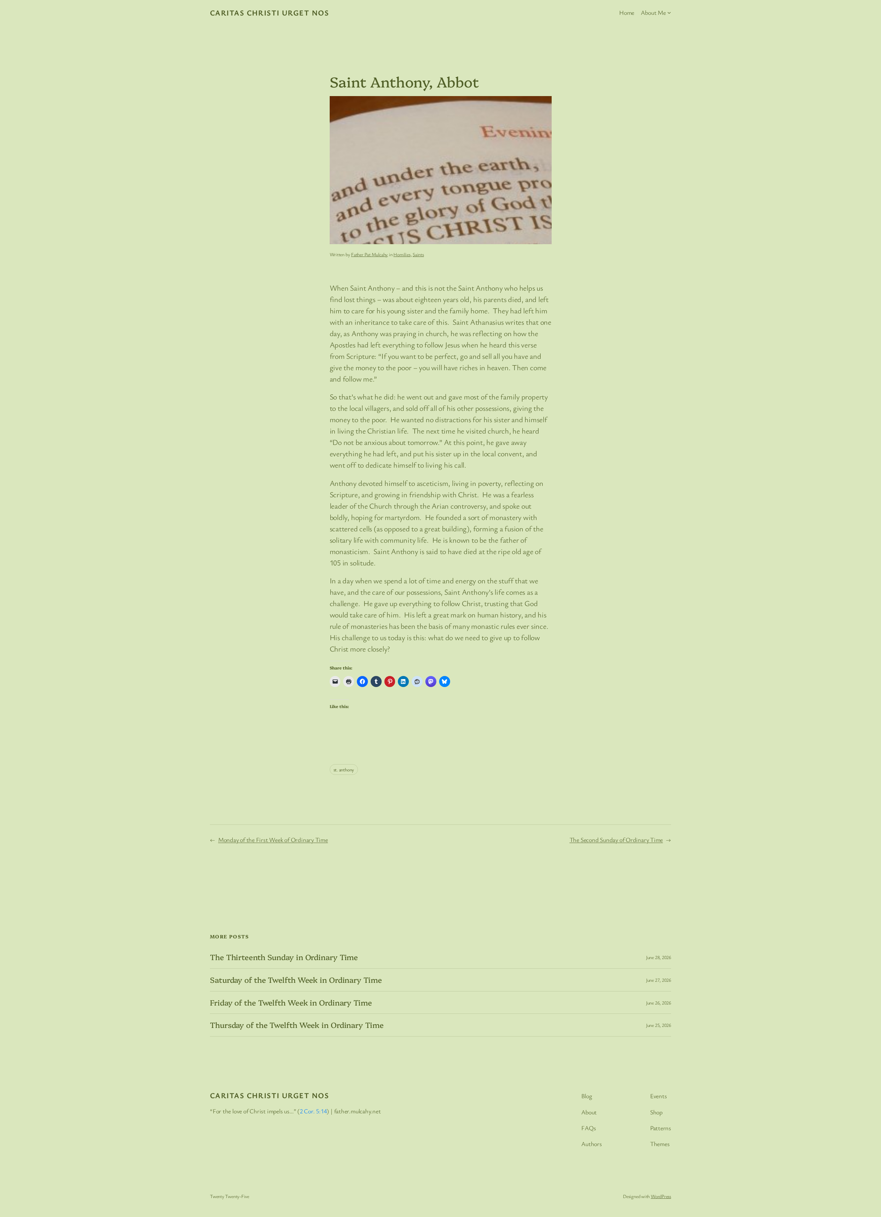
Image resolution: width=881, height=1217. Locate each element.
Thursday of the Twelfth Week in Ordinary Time (297, 1025)
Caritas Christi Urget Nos (269, 13)
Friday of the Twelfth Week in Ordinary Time (291, 1002)
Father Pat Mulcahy (369, 254)
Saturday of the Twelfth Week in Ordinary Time (296, 980)
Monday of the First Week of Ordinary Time (273, 839)
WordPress (661, 1196)
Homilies (401, 254)
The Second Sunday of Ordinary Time (616, 839)
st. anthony (343, 769)
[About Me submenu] (669, 12)
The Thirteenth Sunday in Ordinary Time (284, 957)
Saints (418, 254)
